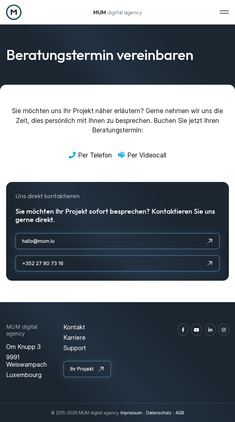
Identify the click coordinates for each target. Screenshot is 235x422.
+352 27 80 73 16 (42, 263)
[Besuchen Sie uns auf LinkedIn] (210, 330)
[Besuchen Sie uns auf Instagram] (223, 330)
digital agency (117, 12)
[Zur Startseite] (13, 12)
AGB (180, 412)
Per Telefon (95, 155)
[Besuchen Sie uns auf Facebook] (183, 330)
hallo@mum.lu (38, 241)
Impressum (131, 412)
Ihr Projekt (82, 369)
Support (74, 348)
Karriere (74, 337)
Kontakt (74, 327)
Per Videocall (146, 155)
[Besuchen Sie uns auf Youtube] (196, 330)
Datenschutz (158, 412)
